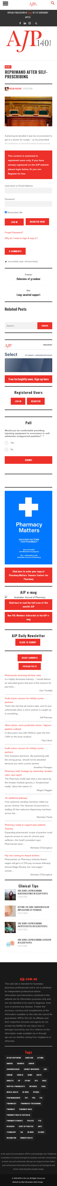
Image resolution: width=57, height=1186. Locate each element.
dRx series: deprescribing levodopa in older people (34, 941)
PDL (41, 1098)
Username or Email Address (19, 185)
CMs (45, 1069)
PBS (33, 1098)
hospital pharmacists (16, 1086)
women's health (26, 1138)
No (11, 449)
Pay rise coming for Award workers (22, 855)
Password (10, 199)
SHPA (40, 1126)
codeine (10, 1075)
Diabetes (10, 1080)
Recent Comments (30, 657)
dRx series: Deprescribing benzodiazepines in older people (33, 892)
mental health (12, 1092)
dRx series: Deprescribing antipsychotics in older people (33, 925)
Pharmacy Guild (25, 1109)
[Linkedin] (24, 23)
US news (41, 1132)
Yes (12, 442)
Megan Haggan (15, 88)
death (39, 1075)
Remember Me (14, 212)
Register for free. (17, 173)
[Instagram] (29, 23)
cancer (31, 1063)
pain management (13, 1098)
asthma (40, 1057)
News (8, 66)
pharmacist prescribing (31, 1103)
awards (10, 1063)
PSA (39, 1120)
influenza (33, 1086)
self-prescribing (31, 261)
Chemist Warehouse (31, 1069)
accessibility (13, 261)
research (10, 1126)
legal (21, 261)
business (20, 1063)
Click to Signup (27, 642)
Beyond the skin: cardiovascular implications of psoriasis (33, 908)
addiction (29, 1057)
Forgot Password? (14, 232)
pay (26, 1098)
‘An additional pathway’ (16, 798)
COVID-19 (20, 1075)
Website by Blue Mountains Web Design (27, 1182)
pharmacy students (15, 1120)
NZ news (25, 1092)
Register (36, 401)
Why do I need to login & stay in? (21, 238)
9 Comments (15, 251)
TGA (21, 1132)
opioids (36, 1092)
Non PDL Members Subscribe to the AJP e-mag (29, 617)
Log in (18, 401)
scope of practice (26, 1126)
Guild (44, 1080)
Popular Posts (30, 666)
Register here (37, 221)
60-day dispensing (14, 1057)
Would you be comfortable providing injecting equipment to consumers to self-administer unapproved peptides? (27, 433)
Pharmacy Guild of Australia (18, 1115)
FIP (19, 1080)
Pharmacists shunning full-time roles (23, 675)
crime (30, 1075)
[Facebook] (20, 23)
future (27, 1080)
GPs (36, 1080)
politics (30, 1120)
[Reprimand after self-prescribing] (28, 111)
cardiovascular (13, 1069)
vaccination (11, 1138)
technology (11, 1132)
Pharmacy (11, 1109)
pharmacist (11, 1103)
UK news (30, 1132)
